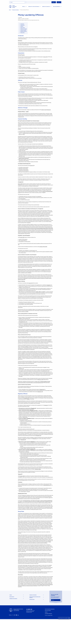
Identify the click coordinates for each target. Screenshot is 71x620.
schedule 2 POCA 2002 (43, 246)
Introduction (22, 23)
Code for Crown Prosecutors (46, 109)
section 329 (22, 237)
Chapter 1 (28, 399)
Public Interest (22, 27)
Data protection (11, 596)
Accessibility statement (48, 613)
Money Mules (22, 32)
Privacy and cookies (48, 610)
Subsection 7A (40, 391)
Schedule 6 (46, 405)
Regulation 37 (35, 438)
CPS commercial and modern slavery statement (34, 597)
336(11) (39, 291)
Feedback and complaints (13, 598)
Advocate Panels (31, 599)
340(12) (43, 291)
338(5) (37, 291)
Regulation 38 (23, 439)
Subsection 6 (42, 389)
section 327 (32, 165)
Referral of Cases (40, 379)
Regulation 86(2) (38, 469)
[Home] (12, 6)
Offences (21, 26)
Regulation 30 (38, 435)
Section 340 (45, 56)
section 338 (42, 215)
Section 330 (31, 283)
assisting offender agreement (23, 158)
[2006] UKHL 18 (47, 485)
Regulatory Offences (23, 31)
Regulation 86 (26, 397)
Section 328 (20, 183)
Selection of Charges (23, 28)
